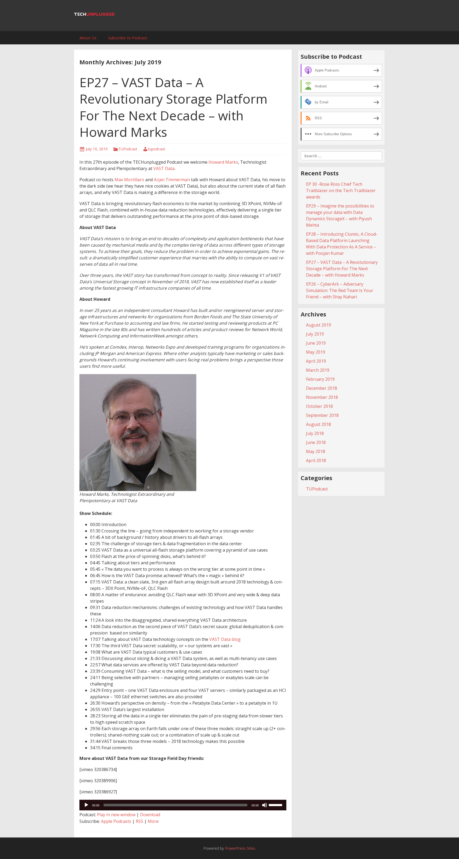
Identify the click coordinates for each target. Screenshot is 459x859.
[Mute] (264, 805)
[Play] (86, 805)
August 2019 (318, 325)
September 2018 (322, 415)
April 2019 (316, 361)
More (153, 821)
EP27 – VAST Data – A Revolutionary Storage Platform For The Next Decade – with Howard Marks (173, 107)
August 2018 (318, 424)
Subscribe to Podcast (127, 37)
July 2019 (315, 334)
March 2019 (317, 370)
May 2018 (315, 451)
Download (150, 815)
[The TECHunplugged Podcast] (94, 14)
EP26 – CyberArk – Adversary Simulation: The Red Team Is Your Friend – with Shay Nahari (339, 290)
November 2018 (322, 397)
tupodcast (156, 148)
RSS (139, 821)
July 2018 (315, 433)
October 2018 (319, 406)
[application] (182, 805)
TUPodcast (127, 148)
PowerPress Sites (240, 848)
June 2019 (316, 343)
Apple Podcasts (116, 821)
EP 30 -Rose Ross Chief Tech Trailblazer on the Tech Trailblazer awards (341, 190)
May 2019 (315, 352)
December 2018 (321, 388)
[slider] (276, 804)
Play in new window (116, 815)
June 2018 (316, 442)
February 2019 (320, 379)
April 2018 (316, 460)
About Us (87, 37)
